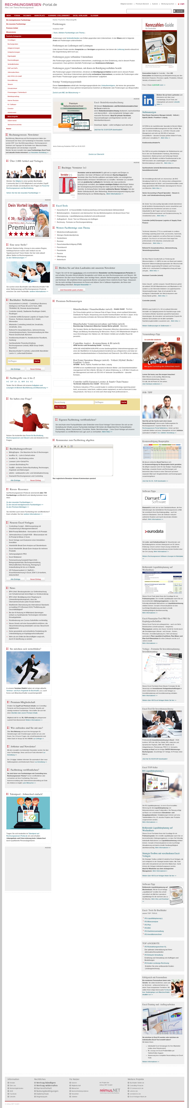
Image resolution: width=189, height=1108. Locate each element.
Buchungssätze (13, 44)
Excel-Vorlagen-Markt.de (138, 1096)
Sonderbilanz (62, 238)
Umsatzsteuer (12, 88)
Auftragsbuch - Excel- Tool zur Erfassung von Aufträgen (77, 219)
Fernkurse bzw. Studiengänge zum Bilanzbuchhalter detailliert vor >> (156, 992)
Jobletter (74, 1096)
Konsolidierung (12, 80)
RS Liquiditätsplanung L (153, 770)
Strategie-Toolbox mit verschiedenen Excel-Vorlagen (161, 854)
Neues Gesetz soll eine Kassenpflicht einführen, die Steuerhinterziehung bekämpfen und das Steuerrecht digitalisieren (29, 625)
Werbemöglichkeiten (16, 1088)
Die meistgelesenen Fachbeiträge (18, 20)
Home (55, 20)
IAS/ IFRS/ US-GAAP (15, 76)
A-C (7, 382)
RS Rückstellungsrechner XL (155, 947)
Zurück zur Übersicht (96, 154)
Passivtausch (62, 247)
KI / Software (12, 104)
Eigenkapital (12, 56)
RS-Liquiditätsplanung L (154, 918)
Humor (8, 128)
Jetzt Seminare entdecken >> (152, 384)
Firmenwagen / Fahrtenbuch (17, 92)
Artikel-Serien (12, 120)
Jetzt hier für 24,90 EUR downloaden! (108, 130)
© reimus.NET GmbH (12, 1104)
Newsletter (75, 1094)
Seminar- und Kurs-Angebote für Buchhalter (22, 691)
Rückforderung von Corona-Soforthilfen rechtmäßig (28, 620)
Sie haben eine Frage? (21, 398)
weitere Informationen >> (39, 291)
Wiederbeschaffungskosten (67, 232)
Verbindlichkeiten (73, 38)
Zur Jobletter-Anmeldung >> (167, 433)
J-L (19, 382)
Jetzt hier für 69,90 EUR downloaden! (154, 759)
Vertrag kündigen (46, 1083)
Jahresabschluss (13, 72)
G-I (16, 382)
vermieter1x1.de (135, 1094)
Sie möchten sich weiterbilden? (25, 648)
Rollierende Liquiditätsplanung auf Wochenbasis (157, 829)
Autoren (155, 4)
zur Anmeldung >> (41, 762)
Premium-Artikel (12, 28)
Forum (17, 15)
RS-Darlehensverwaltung (154, 931)
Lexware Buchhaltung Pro (19, 465)
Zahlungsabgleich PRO (18, 554)
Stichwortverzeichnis (15, 124)
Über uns (13, 1085)
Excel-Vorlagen (80, 15)
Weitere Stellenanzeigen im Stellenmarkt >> (156, 326)
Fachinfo (27, 15)
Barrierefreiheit (44, 1088)
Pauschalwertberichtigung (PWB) (69, 244)
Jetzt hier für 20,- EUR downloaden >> (155, 481)
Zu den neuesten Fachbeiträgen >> (19, 502)
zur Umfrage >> (38, 738)
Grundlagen (11, 40)
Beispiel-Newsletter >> (82, 285)
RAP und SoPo (13, 68)
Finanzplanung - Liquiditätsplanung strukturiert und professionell (81, 216)
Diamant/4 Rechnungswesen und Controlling (26, 476)
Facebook (13, 1094)
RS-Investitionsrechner (153, 934)
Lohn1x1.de (134, 1091)
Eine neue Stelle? (18, 244)
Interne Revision (13, 100)
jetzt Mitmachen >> (29, 783)
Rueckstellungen (13, 60)
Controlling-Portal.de (136, 1085)
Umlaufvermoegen (14, 52)
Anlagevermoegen (14, 48)
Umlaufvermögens (108, 86)
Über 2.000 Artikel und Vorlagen (26, 160)
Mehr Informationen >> (114, 194)
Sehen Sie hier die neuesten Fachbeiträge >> (23, 193)
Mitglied (19, 181)
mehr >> (162, 85)
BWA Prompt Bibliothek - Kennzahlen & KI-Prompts (28, 532)
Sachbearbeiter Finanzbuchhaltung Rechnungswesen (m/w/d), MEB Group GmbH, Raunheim (26, 345)
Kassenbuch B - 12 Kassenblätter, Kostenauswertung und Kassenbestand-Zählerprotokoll (90, 210)
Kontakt (12, 1083)
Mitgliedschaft (76, 1085)
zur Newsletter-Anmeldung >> (38, 152)
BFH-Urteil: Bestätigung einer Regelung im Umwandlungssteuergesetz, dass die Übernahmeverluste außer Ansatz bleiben (25, 599)
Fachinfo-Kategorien (13, 36)
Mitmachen (75, 1088)
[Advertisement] (28, 869)
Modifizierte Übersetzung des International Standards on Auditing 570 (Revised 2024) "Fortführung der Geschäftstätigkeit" (29, 607)
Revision (60, 241)
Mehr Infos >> (107, 432)
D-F (12, 382)
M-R (23, 382)
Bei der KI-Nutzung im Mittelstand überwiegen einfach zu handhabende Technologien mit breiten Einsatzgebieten (28, 615)
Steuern (10, 84)
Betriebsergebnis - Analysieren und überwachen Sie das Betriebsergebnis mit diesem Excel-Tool (93, 213)
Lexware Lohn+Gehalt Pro (19, 461)
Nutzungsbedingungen (47, 1091)
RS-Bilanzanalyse (151, 922)
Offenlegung (61, 256)
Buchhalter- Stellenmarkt (22, 300)
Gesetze (10, 108)
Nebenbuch (61, 260)
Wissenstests (11, 32)
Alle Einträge (15, 369)
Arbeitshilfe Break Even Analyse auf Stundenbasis (27, 546)
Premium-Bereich (142, 4)
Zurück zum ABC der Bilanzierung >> (66, 93)
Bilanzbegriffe (71, 20)
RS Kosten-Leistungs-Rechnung (157, 963)
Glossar (94, 15)
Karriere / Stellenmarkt (59, 15)
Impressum (41, 1097)
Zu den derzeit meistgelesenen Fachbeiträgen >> (24, 505)
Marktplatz (39, 15)
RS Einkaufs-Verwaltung (154, 955)
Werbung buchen (167, 4)
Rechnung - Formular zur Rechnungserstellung (74, 222)
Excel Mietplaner (15, 557)
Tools (56, 33)
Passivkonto (61, 250)
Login (182, 4)
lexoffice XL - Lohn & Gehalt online (22, 455)
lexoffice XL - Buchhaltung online (21, 458)
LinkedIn (12, 1096)
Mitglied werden (127, 4)
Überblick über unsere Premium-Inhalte (24, 713)
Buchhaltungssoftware (21, 448)
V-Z (31, 382)
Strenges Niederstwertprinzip (68, 235)
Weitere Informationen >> (34, 720)
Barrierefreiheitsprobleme (80, 1091)
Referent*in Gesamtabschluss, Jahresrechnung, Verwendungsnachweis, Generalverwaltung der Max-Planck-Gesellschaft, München (29, 332)
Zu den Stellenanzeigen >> (16, 258)
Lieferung (120, 49)
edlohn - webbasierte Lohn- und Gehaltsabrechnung (28, 473)
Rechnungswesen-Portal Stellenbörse (155, 428)
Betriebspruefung (13, 96)
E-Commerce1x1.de (136, 1088)
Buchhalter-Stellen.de (137, 1083)
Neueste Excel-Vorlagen (22, 522)
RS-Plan (148, 925)
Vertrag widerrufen (47, 1085)
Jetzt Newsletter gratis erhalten (71, 290)
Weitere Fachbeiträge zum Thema (71, 33)
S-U (27, 382)
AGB (11, 1091)
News (9, 15)
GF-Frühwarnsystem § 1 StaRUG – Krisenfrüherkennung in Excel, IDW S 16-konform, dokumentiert (27, 572)
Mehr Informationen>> (160, 871)
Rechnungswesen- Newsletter (24, 134)
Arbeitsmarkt (12, 112)
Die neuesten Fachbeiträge (16, 24)
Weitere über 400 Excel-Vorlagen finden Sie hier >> (159, 700)
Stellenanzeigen (149, 112)
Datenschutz (42, 1094)
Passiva (60, 253)
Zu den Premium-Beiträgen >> (17, 507)
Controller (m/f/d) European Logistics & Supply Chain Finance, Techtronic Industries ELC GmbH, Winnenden (29, 319)
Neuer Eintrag (35, 369)
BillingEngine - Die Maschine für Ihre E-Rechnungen (28, 452)
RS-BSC (148, 928)
